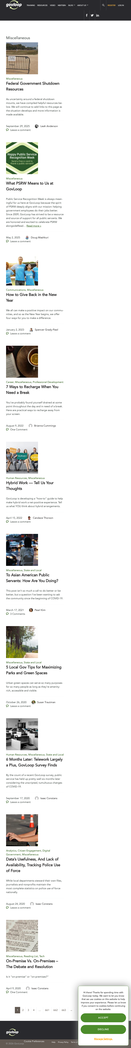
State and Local (33, 570)
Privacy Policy (63, 1042)
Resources (42, 5)
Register (112, 5)
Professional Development (48, 382)
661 (47, 1010)
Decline (103, 1029)
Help (53, 1042)
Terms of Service (77, 1042)
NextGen (62, 5)
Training (31, 5)
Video (52, 5)
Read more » (34, 226)
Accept (103, 1017)
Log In (121, 5)
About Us (81, 5)
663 (64, 1010)
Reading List (31, 956)
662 (55, 1010)
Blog (70, 5)
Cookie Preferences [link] (34, 1041)
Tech (42, 956)
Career (10, 382)
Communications (16, 290)
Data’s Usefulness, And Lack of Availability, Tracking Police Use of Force (33, 865)
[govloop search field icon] (103, 5)
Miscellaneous (14, 79)
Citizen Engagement (29, 850)
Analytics (11, 850)
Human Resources (16, 478)
